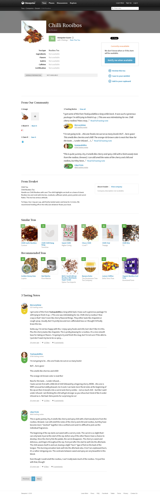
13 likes (47, 343)
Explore (73, 3)
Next (39, 479)
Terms (119, 493)
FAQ (98, 493)
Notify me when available (120, 60)
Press (92, 493)
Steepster (30, 3)
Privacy (126, 493)
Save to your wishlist (121, 76)
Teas (44, 3)
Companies (30, 8)
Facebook (105, 493)
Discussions (62, 3)
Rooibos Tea (54, 50)
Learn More (120, 3)
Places (51, 3)
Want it (34, 126)
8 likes (46, 467)
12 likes (47, 401)
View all (83, 109)
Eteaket (37, 8)
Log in (136, 3)
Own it (33, 137)
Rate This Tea (75, 40)
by (52, 30)
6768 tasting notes (81, 147)
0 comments (59, 343)
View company (116, 187)
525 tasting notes (80, 127)
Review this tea (118, 70)
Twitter (113, 493)
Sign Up (129, 3)
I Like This (42, 342)
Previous (26, 479)
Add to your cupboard (121, 81)
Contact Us (134, 493)
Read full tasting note (99, 120)
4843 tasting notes (81, 167)
